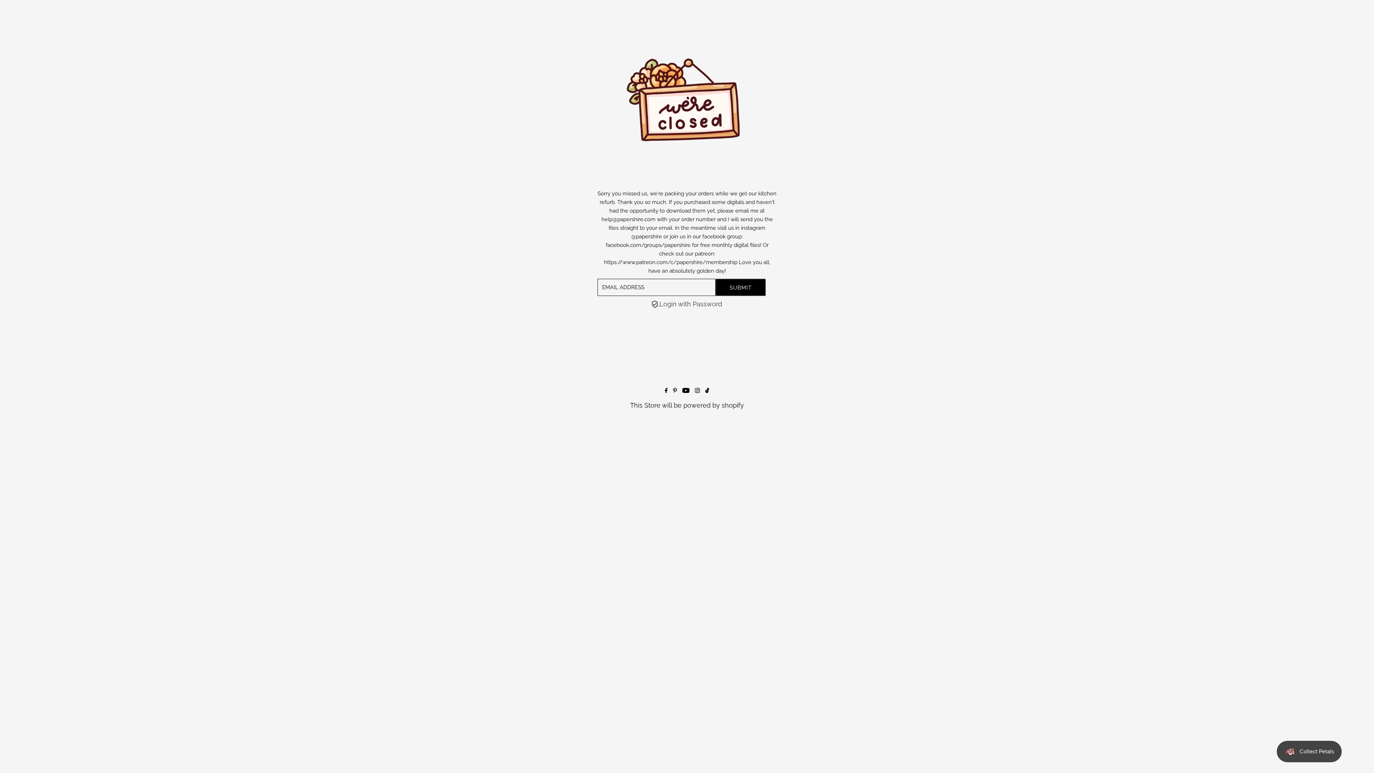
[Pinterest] (675, 390)
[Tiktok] (707, 390)
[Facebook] (666, 390)
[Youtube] (686, 390)
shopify (733, 405)
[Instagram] (697, 390)
